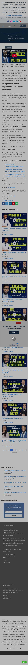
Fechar (18, 323)
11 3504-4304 (14, 332)
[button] (24, 662)
